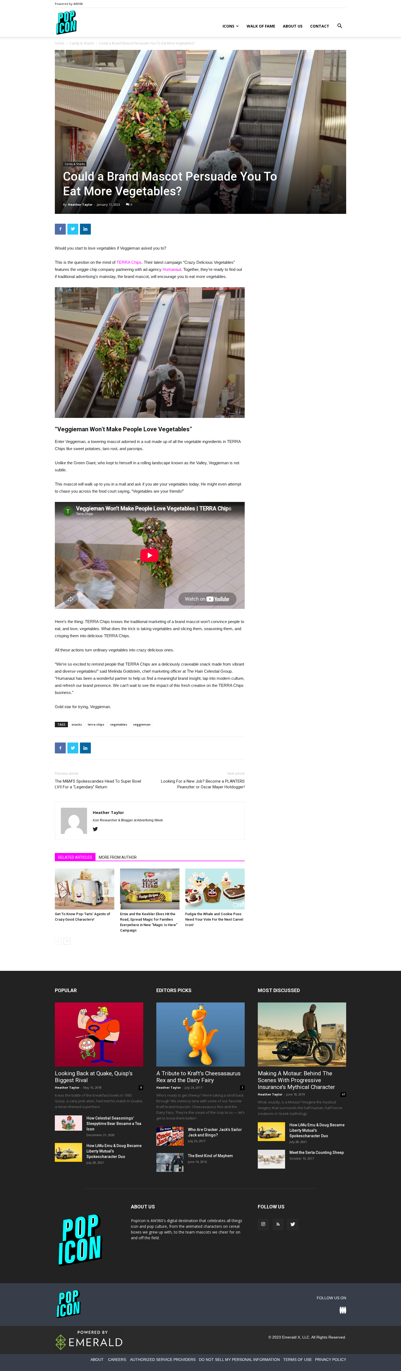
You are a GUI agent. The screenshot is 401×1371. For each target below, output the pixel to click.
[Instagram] (263, 1224)
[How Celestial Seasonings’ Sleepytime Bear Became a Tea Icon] (68, 1123)
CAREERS (117, 1359)
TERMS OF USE (297, 1359)
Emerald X (291, 1337)
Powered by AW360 (69, 4)
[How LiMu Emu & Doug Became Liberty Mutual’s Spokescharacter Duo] (68, 1152)
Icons (228, 26)
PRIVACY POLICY (330, 1359)
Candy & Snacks (82, 43)
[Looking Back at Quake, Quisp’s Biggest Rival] (99, 1034)
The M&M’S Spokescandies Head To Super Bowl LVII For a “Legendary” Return (98, 784)
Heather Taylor (80, 204)
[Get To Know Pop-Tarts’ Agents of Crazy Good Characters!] (84, 889)
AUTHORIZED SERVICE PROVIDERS (163, 1359)
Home (59, 43)
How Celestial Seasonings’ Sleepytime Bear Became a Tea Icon (113, 1123)
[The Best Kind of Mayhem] (170, 1162)
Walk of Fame (261, 26)
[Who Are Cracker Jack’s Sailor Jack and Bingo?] (170, 1136)
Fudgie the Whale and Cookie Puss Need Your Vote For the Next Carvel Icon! (214, 919)
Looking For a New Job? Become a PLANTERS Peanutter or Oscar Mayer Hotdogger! (203, 784)
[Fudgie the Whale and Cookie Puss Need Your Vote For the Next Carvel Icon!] (215, 889)
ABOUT (97, 1359)
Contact (319, 26)
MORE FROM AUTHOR (118, 857)
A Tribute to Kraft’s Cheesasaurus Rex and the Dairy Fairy (198, 1076)
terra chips (96, 724)
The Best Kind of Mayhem (210, 1156)
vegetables (118, 724)
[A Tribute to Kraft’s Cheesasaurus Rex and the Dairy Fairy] (200, 1034)
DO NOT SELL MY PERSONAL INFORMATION (239, 1359)
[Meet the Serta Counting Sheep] (271, 1159)
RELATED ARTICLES (75, 857)
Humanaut (172, 269)
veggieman (142, 724)
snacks (76, 724)
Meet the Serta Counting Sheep (316, 1152)
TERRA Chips (129, 262)
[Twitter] (97, 829)
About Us (293, 26)
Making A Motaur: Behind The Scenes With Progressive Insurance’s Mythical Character (296, 1080)
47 (343, 1094)
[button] (339, 26)
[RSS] (278, 1224)
